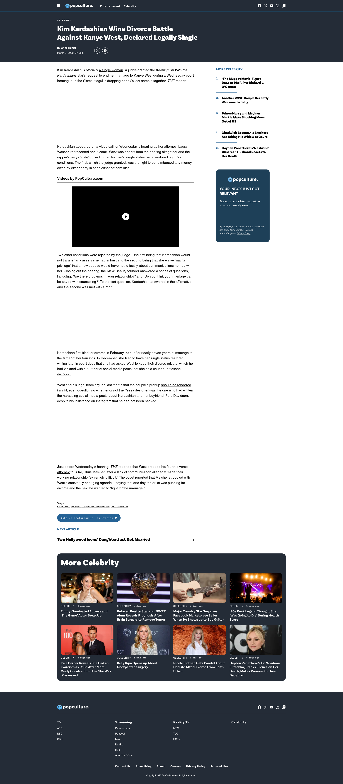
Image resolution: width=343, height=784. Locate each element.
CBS (59, 739)
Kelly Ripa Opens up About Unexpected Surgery (137, 665)
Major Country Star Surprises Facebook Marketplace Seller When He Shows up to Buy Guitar (198, 615)
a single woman (111, 69)
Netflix (119, 744)
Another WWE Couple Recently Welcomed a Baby (245, 100)
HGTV (176, 739)
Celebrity (130, 6)
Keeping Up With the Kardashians (90, 506)
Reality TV (181, 722)
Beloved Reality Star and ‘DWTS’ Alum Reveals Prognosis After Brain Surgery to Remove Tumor (141, 615)
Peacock (120, 733)
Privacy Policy (243, 233)
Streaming (123, 722)
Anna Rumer (68, 47)
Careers (175, 766)
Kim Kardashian (119, 506)
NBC (60, 733)
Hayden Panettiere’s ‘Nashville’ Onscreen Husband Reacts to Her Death (245, 152)
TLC (175, 733)
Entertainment (110, 6)
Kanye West (63, 506)
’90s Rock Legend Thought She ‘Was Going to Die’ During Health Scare (254, 615)
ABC (59, 728)
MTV (176, 728)
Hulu (118, 749)
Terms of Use (242, 229)
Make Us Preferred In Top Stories (88, 518)
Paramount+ (122, 728)
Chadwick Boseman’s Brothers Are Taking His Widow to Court (245, 135)
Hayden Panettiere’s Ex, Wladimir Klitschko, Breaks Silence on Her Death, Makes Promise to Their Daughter (255, 669)
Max (117, 739)
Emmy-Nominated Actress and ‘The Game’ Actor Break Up (84, 613)
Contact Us (122, 766)
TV (59, 722)
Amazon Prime (124, 755)
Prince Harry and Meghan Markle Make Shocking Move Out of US (243, 117)
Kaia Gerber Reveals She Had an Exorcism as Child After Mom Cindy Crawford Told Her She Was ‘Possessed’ (86, 669)
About (161, 766)
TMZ (114, 466)
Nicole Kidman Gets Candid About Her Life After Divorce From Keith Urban (199, 667)
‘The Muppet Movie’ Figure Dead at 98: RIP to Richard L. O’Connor (243, 83)
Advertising (143, 766)
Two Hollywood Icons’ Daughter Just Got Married (103, 539)
